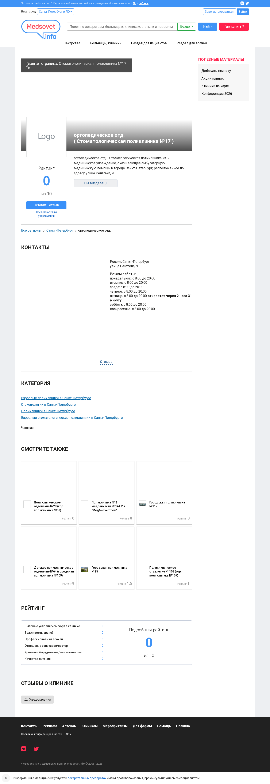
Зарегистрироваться (219, 11)
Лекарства (71, 43)
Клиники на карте (215, 86)
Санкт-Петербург (59, 230)
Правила (183, 726)
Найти (207, 26)
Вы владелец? (95, 183)
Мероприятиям (115, 726)
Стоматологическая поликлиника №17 (92, 63)
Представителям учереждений (46, 214)
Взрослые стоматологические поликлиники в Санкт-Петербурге (72, 418)
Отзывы (106, 362)
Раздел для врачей (192, 43)
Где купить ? (234, 26)
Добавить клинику (216, 71)
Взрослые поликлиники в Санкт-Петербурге (56, 398)
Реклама (50, 726)
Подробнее (140, 3)
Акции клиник (212, 78)
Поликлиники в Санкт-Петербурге (48, 411)
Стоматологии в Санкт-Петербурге (48, 405)
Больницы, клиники (105, 43)
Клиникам (90, 726)
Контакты (29, 726)
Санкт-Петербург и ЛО (54, 11)
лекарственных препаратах (87, 778)
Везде (185, 26)
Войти (243, 11)
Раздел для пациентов (149, 43)
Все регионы (31, 230)
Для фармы (142, 726)
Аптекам (69, 726)
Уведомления (39, 699)
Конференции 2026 (216, 94)
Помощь (164, 726)
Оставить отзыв (46, 205)
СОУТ (69, 734)
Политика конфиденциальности (41, 734)
